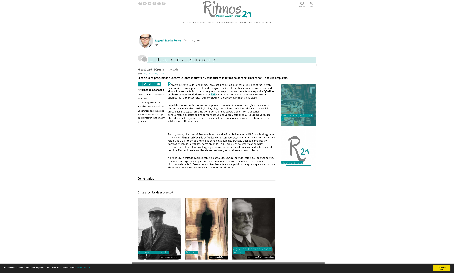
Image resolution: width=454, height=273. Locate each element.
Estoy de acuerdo (441, 268)
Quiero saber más (85, 267)
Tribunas (211, 22)
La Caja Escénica (262, 22)
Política (221, 22)
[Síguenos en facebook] (140, 3)
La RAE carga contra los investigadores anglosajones (151, 104)
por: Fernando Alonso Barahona (261, 257)
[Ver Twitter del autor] (156, 45)
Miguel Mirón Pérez (149, 69)
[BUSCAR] (311, 4)
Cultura (187, 22)
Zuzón (161, 74)
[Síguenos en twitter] (145, 3)
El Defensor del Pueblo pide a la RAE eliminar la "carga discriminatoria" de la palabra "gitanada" (151, 116)
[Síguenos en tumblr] (154, 3)
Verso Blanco (245, 22)
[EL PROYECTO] (302, 4)
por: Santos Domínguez (170, 257)
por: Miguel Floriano (218, 257)
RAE (144, 74)
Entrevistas (199, 22)
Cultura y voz (191, 40)
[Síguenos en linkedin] (149, 3)
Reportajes (231, 22)
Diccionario (152, 74)
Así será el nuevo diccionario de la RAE (151, 96)
